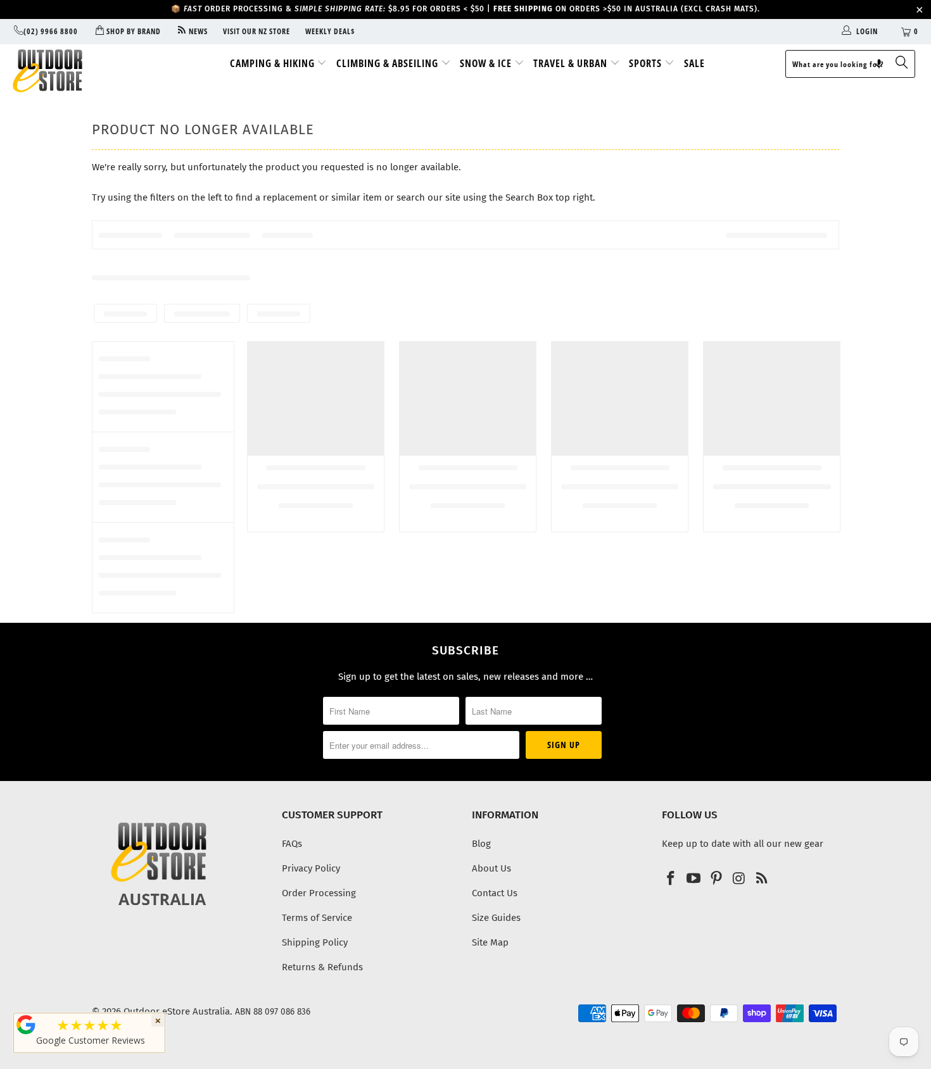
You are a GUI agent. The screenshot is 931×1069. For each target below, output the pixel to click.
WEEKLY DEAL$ (330, 31)
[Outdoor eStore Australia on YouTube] (694, 879)
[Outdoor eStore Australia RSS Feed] (761, 879)
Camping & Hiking (273, 63)
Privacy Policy (311, 868)
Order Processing (319, 893)
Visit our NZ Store (256, 31)
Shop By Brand (132, 31)
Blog (481, 843)
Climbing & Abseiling (388, 63)
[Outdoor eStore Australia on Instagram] (739, 879)
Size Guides (496, 917)
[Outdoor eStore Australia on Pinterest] (716, 879)
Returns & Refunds (322, 967)
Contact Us (494, 893)
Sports (646, 63)
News (197, 31)
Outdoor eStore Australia (177, 1011)
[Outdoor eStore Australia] (81, 70)
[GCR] (26, 1024)
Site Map (490, 942)
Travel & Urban (571, 63)
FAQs (292, 843)
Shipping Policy (315, 942)
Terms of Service (317, 917)
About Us (491, 868)
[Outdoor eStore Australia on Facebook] (671, 879)
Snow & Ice (487, 63)
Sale (694, 63)
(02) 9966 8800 (50, 31)
